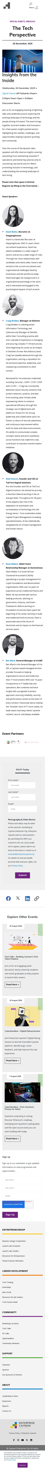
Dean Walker (12, 564)
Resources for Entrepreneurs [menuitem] (13, 1256)
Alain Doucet (12, 478)
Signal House (9, 93)
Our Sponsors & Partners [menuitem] (12, 1375)
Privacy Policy (11, 1460)
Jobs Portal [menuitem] (6, 1292)
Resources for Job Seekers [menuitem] (12, 1297)
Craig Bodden (12, 320)
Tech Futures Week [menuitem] (10, 1302)
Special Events (17, 21)
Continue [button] (23, 1465)
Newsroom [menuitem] (6, 1401)
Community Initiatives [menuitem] (10, 1343)
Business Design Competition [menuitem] (14, 1241)
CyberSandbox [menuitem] (8, 1338)
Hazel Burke (12, 231)
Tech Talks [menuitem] (6, 1328)
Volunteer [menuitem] (6, 1365)
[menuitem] (22, 1229)
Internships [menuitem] (6, 1287)
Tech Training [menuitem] (7, 1282)
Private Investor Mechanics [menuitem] (13, 1261)
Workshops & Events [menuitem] (10, 1323)
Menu (32, 8)
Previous (30, 21)
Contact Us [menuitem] (6, 1411)
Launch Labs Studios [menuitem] (10, 1251)
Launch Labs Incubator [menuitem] (11, 1246)
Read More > (12, 985)
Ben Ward (10, 660)
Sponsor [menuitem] (5, 1370)
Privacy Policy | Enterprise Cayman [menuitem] (22, 1433)
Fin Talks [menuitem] (5, 1333)
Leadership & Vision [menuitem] (10, 1396)
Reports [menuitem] (5, 1406)
